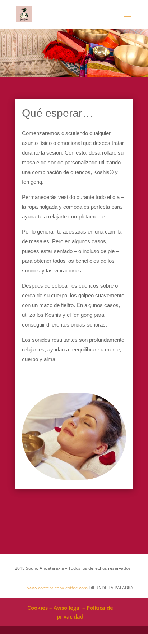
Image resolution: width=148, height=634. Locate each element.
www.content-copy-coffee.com (57, 588)
